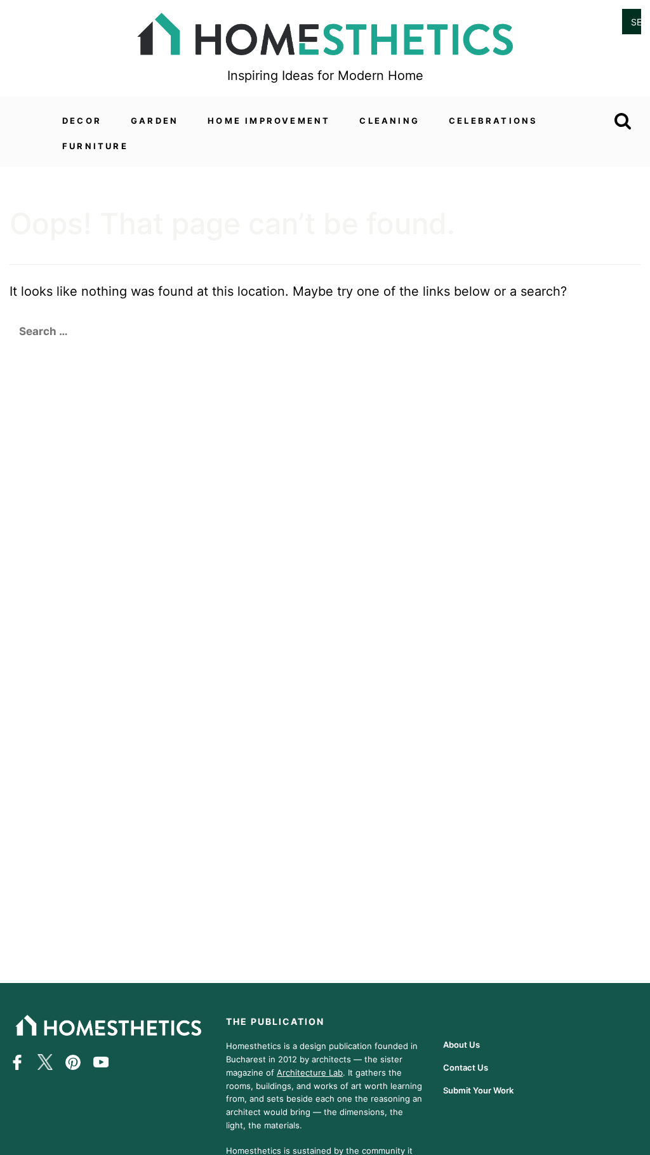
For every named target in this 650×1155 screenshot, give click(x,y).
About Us (461, 1045)
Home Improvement (269, 121)
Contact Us (465, 1067)
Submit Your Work (478, 1090)
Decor (82, 121)
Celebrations (493, 121)
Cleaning (389, 121)
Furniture (95, 146)
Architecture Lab (310, 1072)
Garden (154, 121)
